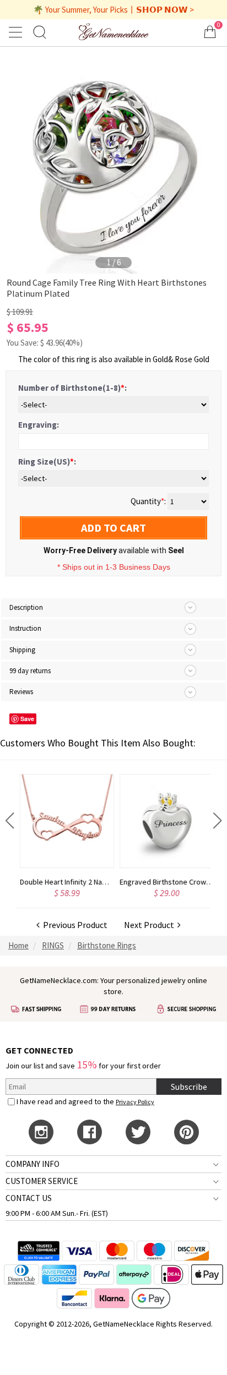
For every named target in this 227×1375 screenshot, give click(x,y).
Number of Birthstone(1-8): (72, 388)
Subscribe (189, 1086)
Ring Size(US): (47, 461)
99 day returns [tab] (30, 670)
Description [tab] (26, 607)
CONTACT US (29, 1198)
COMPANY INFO (33, 1164)
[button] (9, 820)
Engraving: (38, 424)
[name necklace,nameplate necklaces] (114, 31)
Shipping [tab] (22, 649)
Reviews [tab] (21, 691)
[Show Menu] (17, 32)
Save (27, 718)
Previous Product (73, 924)
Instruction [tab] (25, 628)
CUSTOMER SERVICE (42, 1181)
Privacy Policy (135, 1102)
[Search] (39, 31)
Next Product (150, 924)
